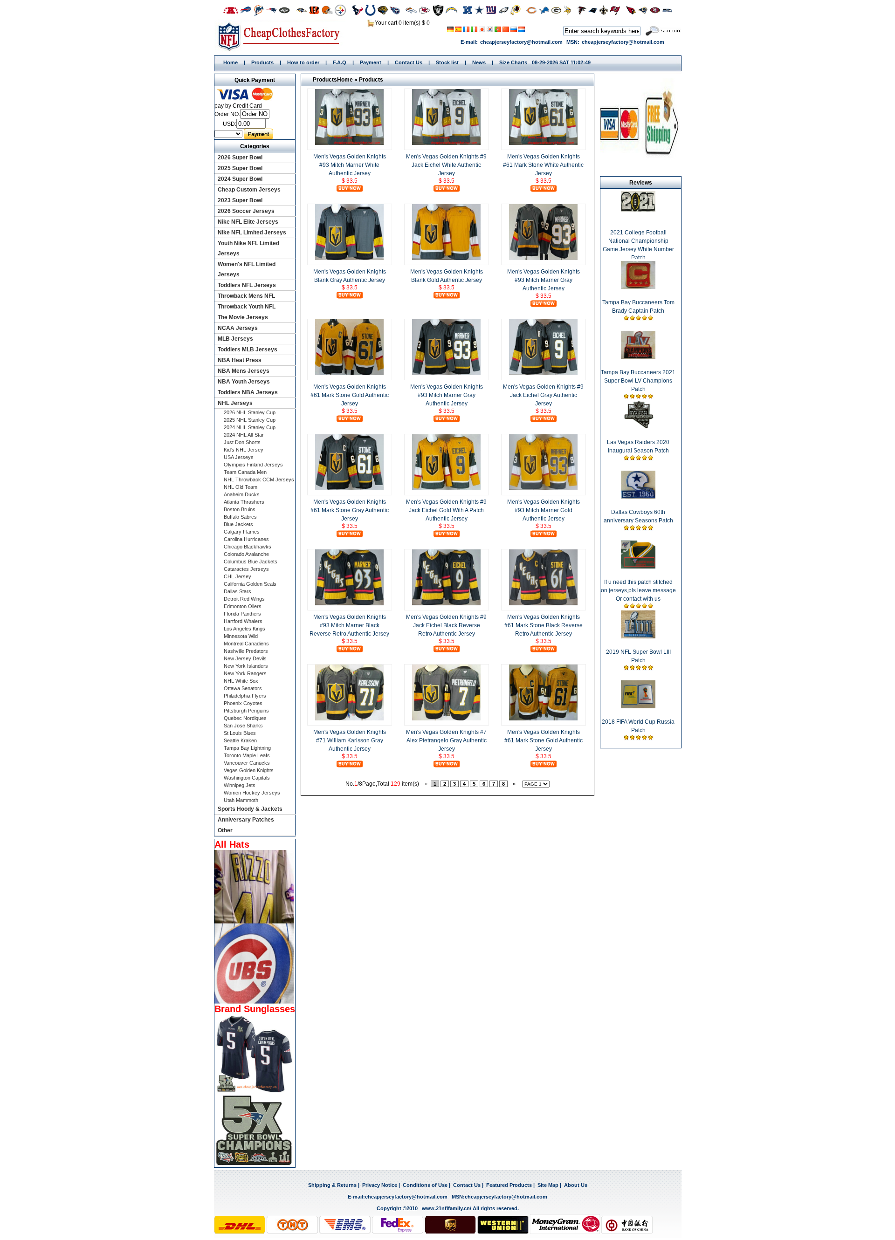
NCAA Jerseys (238, 328)
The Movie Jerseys (243, 317)
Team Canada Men (245, 472)
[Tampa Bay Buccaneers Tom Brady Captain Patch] (638, 287)
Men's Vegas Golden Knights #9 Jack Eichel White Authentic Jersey (446, 165)
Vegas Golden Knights (249, 770)
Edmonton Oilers (243, 606)
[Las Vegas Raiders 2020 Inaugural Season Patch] (638, 427)
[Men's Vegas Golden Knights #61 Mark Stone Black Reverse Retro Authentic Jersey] (543, 603)
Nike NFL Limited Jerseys (252, 232)
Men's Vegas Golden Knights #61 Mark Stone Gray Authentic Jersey (349, 510)
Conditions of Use (425, 1185)
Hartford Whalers (243, 621)
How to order (303, 62)
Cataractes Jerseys (246, 569)
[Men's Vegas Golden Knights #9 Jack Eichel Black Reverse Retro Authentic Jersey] (446, 603)
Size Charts (513, 62)
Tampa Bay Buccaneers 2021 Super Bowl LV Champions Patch (638, 380)
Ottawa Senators (243, 688)
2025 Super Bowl (240, 168)
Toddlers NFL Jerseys (247, 285)
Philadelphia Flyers (245, 696)
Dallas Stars (237, 591)
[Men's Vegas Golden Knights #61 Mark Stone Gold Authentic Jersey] (349, 373)
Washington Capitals (247, 778)
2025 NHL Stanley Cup (249, 420)
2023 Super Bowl (240, 200)
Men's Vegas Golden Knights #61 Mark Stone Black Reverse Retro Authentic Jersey (543, 625)
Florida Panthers (242, 614)
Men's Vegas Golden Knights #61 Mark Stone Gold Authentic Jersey (349, 395)
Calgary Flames (242, 531)
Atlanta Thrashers (244, 502)
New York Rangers (245, 673)
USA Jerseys (239, 457)
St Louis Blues (240, 733)
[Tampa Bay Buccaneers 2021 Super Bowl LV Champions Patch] (638, 357)
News (479, 62)
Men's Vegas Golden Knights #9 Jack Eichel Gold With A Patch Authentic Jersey (446, 510)
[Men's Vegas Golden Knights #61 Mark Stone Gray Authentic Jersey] (349, 488)
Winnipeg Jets (239, 785)
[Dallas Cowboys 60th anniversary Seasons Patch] (638, 496)
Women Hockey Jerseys (252, 792)
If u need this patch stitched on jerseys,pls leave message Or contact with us (638, 590)
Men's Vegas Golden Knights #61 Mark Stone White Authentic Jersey (543, 165)
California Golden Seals (250, 584)
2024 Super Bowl (240, 179)
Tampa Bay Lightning (247, 748)
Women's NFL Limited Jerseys (246, 269)
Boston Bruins (239, 509)
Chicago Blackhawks (247, 546)
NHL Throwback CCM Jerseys (259, 479)
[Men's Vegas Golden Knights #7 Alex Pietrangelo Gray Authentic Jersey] (446, 718)
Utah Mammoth (241, 800)
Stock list (447, 62)
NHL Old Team (240, 487)
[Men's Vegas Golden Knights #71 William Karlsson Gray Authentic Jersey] (349, 718)
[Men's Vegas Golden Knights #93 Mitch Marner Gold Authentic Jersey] (543, 488)
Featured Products (509, 1185)
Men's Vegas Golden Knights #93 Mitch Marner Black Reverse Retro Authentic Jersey (349, 625)
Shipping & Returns (332, 1185)
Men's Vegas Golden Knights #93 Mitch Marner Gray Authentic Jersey (543, 280)
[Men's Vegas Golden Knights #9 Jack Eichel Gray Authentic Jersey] (543, 373)
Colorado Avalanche (246, 554)
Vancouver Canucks (247, 763)
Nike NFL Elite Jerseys (248, 222)
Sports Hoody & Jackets (250, 809)
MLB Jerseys (235, 339)
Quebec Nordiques (245, 718)
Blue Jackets (238, 524)
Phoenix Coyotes (243, 703)
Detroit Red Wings (244, 599)
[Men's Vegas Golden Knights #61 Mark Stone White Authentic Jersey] (543, 143)
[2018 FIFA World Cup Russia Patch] (638, 706)
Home (282, 35)
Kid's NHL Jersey (243, 449)
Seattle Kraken (240, 740)
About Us (575, 1185)
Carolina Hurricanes (246, 539)
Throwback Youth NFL (246, 306)
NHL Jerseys (235, 403)
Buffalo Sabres (240, 517)
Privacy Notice (379, 1185)
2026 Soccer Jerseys (246, 211)
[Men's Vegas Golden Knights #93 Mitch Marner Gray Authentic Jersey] (543, 258)
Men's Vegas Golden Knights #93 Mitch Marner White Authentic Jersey (349, 165)
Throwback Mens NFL (246, 296)
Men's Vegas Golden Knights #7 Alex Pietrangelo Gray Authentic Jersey (446, 740)
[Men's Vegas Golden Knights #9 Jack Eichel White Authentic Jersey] (446, 143)
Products (262, 62)
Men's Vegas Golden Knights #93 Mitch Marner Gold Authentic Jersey (543, 510)
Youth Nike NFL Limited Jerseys (248, 248)
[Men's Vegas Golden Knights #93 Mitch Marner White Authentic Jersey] (349, 143)
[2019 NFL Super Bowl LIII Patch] (638, 636)
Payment (370, 62)
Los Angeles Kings (244, 628)
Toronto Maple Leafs (247, 755)
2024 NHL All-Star (244, 435)
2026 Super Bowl (240, 157)
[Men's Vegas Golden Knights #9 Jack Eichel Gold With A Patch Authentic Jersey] (446, 488)
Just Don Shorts (242, 442)
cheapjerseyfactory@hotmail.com (521, 42)
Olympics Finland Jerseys (253, 464)
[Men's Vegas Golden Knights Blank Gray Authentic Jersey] (349, 258)
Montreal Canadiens (246, 643)
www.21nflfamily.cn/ (446, 1208)
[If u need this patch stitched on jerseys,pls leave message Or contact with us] (638, 566)
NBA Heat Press (240, 360)
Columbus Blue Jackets (250, 561)
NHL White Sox (241, 681)
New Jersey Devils (245, 658)
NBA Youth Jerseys (244, 381)
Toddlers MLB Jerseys (247, 349)
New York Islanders (246, 666)
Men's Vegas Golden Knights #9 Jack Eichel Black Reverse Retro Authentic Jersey (446, 625)
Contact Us (408, 62)
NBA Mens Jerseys (243, 371)
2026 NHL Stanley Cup (249, 412)
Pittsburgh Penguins (246, 710)
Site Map (547, 1185)
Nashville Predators (246, 651)
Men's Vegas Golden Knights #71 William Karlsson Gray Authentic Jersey (349, 740)
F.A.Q (339, 62)
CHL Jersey (237, 576)
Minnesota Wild (241, 636)
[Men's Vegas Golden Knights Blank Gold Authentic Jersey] (446, 258)
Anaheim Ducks (242, 494)
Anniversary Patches (246, 819)
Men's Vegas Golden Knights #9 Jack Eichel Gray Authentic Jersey (543, 395)
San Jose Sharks (243, 725)
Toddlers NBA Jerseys (248, 392)
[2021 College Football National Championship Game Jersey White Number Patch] (638, 209)
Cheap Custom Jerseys (249, 189)
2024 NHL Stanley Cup (249, 427)
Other (225, 830)
